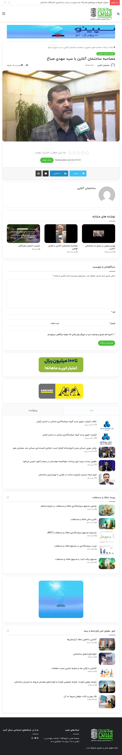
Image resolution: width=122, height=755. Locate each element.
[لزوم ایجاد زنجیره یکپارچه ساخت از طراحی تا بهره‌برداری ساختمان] (107, 479)
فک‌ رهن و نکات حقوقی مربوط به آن (80, 696)
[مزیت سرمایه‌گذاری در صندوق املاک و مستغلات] (107, 550)
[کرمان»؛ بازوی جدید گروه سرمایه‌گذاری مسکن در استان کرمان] (107, 439)
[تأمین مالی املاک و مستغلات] (107, 523)
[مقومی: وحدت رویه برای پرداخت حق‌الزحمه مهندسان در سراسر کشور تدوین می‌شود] (107, 465)
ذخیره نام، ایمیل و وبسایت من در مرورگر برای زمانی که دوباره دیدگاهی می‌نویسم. (80, 334)
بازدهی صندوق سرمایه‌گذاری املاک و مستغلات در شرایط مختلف (68, 506)
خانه (111, 47)
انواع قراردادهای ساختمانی (85, 654)
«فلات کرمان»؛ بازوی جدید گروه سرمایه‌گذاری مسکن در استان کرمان (66, 421)
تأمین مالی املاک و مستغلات (84, 519)
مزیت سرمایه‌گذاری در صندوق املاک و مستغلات (75, 546)
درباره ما (65, 741)
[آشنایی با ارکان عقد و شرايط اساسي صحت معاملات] (107, 672)
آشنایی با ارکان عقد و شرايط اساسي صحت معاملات (74, 668)
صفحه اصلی (74, 738)
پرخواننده (33, 410)
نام (113, 312)
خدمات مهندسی (52, 738)
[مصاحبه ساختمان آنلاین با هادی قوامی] (61, 233)
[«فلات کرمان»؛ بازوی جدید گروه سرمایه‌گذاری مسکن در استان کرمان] (107, 425)
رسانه (105, 47)
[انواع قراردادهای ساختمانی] (107, 659)
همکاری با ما (56, 741)
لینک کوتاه (46, 160)
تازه (91, 410)
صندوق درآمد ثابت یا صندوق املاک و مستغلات (76, 559)
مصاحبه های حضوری (93, 47)
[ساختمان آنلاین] (101, 13)
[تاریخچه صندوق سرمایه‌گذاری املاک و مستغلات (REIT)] (107, 537)
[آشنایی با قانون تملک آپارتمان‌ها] (107, 644)
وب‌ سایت (55, 323)
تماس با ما (75, 741)
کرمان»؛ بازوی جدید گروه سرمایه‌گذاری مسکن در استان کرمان (69, 434)
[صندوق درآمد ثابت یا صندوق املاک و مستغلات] (107, 563)
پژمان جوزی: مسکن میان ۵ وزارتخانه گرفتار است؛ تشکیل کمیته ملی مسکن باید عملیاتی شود (55, 448)
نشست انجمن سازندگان (29, 245)
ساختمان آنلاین (103, 65)
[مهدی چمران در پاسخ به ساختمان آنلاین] (98, 233)
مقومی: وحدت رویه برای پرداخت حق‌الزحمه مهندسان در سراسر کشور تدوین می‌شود (60, 461)
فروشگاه (64, 738)
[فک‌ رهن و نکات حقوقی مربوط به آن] (107, 701)
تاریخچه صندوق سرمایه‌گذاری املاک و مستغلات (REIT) (72, 532)
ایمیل (112, 323)
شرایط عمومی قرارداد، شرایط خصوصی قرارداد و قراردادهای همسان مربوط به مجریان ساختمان (55, 682)
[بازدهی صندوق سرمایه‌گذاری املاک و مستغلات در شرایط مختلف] (107, 510)
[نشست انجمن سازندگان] (23, 233)
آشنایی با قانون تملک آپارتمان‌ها (82, 639)
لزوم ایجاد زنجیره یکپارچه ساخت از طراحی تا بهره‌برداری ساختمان (68, 474)
